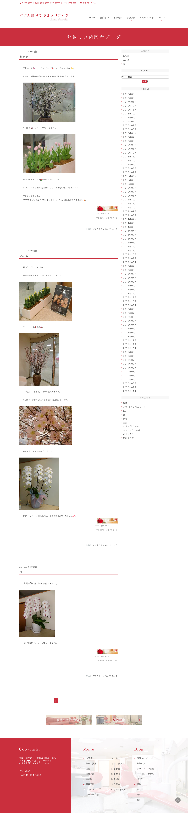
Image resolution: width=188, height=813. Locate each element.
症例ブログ (128, 438)
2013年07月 (130, 266)
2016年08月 (130, 121)
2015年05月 (130, 180)
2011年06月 (130, 364)
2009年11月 (130, 391)
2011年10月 (130, 348)
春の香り (25, 255)
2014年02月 (130, 239)
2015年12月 (130, 153)
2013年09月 (130, 258)
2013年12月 (130, 247)
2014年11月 (130, 204)
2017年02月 (130, 98)
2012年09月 (130, 305)
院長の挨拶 (91, 763)
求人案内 (115, 784)
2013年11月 (130, 250)
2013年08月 (130, 262)
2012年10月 (130, 301)
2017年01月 (130, 102)
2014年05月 (130, 227)
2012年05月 (130, 321)
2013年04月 (130, 278)
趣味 (125, 403)
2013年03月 (130, 282)
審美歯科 (90, 784)
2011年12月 (130, 340)
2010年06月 (130, 372)
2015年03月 (130, 188)
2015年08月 (130, 168)
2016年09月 (130, 117)
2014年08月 (130, 215)
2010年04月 (130, 379)
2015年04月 (130, 184)
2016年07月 (130, 125)
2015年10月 (130, 161)
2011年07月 (130, 360)
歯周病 (89, 779)
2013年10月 (130, 254)
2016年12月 (130, 106)
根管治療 (90, 774)
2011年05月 (130, 368)
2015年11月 (130, 157)
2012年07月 (130, 313)
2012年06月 (130, 317)
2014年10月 (130, 207)
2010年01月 (130, 387)
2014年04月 (130, 231)
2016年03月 (130, 141)
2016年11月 (130, 110)
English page (147, 18)
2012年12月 (130, 293)
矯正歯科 (115, 774)
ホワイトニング (93, 789)
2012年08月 (130, 309)
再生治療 (115, 769)
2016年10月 (130, 114)
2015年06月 (130, 176)
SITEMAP (26, 771)
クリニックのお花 (131, 430)
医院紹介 (104, 18)
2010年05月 (130, 376)
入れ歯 (114, 758)
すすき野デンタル (131, 426)
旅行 (125, 419)
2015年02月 (130, 192)
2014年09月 (130, 211)
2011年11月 (130, 344)
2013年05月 (130, 274)
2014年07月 (130, 219)
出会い (126, 422)
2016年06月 (130, 129)
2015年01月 (130, 196)
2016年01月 (130, 149)
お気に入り (128, 434)
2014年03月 (130, 235)
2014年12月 (130, 200)
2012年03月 (130, 329)
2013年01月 (130, 290)
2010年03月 (130, 383)
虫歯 (88, 769)
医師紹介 (117, 18)
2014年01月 (130, 243)
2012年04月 (130, 325)
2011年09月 (130, 352)
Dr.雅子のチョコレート (134, 407)
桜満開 (24, 57)
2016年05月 (130, 133)
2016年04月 (130, 137)
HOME (92, 18)
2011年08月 (130, 356)
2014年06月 (130, 223)
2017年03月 (130, 94)
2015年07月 (130, 172)
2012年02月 (130, 333)
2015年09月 (130, 164)
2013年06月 (130, 270)
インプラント (117, 764)
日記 (125, 411)
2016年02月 (130, 145)
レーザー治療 (92, 794)
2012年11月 (130, 297)
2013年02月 (130, 286)
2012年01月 (130, 336)
